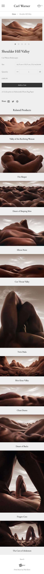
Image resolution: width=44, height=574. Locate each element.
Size (3, 64)
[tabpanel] (22, 31)
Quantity (5, 72)
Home (14, 14)
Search (22, 559)
